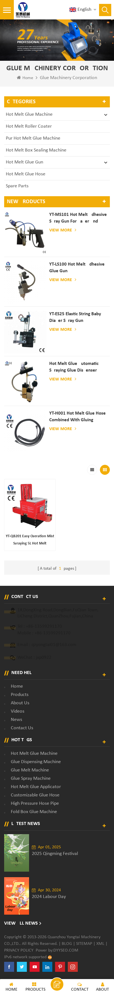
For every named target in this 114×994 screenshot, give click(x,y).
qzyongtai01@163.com (54, 644)
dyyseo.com (65, 950)
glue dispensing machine (36, 762)
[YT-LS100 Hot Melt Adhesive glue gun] (25, 282)
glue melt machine (30, 770)
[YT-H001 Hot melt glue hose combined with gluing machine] (25, 431)
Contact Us (22, 728)
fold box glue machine (34, 811)
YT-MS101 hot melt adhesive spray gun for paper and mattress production (78, 218)
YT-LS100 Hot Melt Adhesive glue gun (77, 267)
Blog (67, 944)
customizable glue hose (35, 795)
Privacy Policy (18, 950)
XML (100, 944)
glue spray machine (31, 778)
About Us (20, 703)
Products (19, 694)
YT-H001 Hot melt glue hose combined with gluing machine (77, 417)
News (16, 719)
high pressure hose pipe (35, 803)
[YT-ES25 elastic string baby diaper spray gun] (25, 332)
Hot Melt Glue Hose (25, 174)
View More (60, 230)
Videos (17, 711)
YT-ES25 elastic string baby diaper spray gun (75, 317)
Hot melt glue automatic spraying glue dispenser (74, 367)
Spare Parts (17, 186)
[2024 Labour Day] (16, 896)
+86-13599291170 (44, 626)
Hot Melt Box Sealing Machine (36, 150)
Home (27, 78)
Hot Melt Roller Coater (29, 126)
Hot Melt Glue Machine (29, 114)
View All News (21, 923)
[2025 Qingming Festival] (16, 853)
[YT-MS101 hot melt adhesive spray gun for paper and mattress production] (25, 232)
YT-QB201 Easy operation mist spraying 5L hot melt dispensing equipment (30, 540)
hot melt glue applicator (36, 786)
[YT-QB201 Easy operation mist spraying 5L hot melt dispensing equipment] (30, 505)
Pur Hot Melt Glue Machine (33, 138)
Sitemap (84, 944)
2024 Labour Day (49, 896)
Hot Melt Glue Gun (24, 162)
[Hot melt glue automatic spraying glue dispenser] (25, 381)
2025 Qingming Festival (55, 853)
